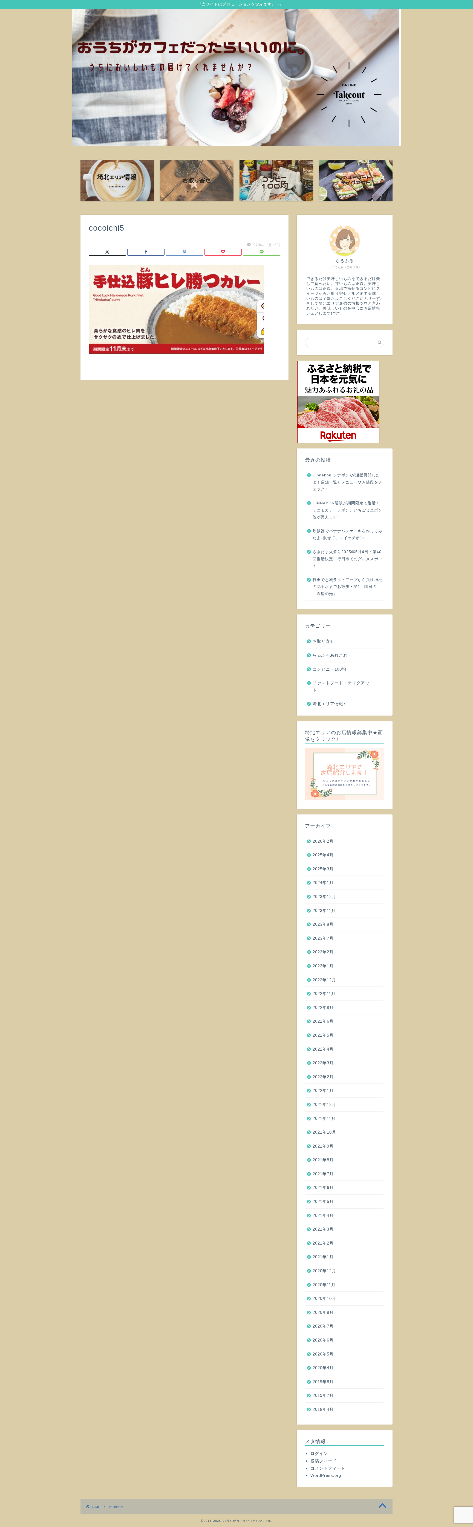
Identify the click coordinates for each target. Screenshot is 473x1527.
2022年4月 (323, 1049)
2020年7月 (323, 1326)
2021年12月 (324, 1104)
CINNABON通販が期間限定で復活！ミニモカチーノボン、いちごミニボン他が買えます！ (347, 510)
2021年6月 (323, 1187)
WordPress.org (325, 1475)
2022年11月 (324, 993)
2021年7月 (323, 1173)
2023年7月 (323, 938)
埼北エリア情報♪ (329, 703)
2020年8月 (323, 1312)
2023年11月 (324, 910)
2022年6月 (323, 1021)
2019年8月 (323, 1381)
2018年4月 (323, 1409)
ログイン (319, 1453)
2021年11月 (324, 1118)
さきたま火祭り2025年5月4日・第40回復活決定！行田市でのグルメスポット (347, 559)
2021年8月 (323, 1159)
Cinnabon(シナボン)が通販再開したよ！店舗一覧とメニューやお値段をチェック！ (347, 482)
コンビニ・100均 (329, 669)
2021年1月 (323, 1256)
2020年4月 (323, 1367)
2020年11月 (324, 1284)
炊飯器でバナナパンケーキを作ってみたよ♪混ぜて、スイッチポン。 (347, 534)
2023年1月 (323, 965)
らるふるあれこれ (330, 655)
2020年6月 (323, 1340)
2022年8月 (323, 1007)
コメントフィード (327, 1468)
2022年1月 (323, 1090)
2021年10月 (324, 1132)
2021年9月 (323, 1146)
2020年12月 (324, 1270)
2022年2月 (323, 1076)
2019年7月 (323, 1395)
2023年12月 (324, 896)
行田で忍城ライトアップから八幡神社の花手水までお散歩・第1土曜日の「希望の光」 (347, 587)
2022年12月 (324, 979)
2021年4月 (323, 1215)
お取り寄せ (323, 641)
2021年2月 (323, 1243)
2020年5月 (323, 1354)
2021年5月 (323, 1201)
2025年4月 (323, 855)
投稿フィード (323, 1461)
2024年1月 (323, 882)
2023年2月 (323, 952)
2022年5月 (323, 1035)
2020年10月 (324, 1298)
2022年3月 (323, 1062)
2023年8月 (323, 924)
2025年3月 (323, 869)
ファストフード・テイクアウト (341, 686)
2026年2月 (323, 841)
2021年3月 (323, 1229)
